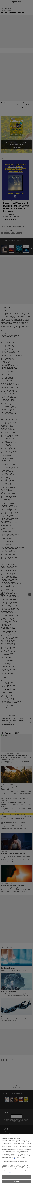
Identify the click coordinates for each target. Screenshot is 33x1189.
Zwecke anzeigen (16, 1186)
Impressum (19, 1159)
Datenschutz (13, 1159)
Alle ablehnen (16, 1181)
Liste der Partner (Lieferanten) (8, 1173)
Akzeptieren (16, 1177)
